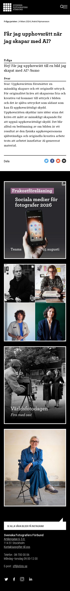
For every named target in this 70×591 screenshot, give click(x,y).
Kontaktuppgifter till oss (17, 547)
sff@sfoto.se (20, 566)
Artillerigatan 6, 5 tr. (14, 539)
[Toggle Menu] (65, 7)
